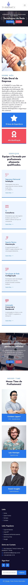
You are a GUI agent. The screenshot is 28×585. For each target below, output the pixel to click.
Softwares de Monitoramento (12, 534)
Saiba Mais (8, 193)
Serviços (6, 518)
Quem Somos (7, 515)
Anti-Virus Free (8, 537)
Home (5, 513)
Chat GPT (6, 532)
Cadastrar (21, 572)
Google (6, 539)
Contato (24, 23)
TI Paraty (6, 581)
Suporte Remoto (8, 529)
